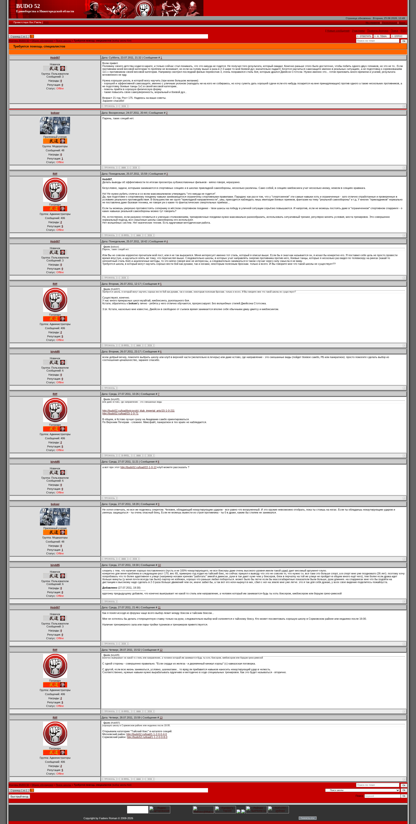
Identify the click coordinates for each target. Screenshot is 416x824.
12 (161, 649)
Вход (402, 22)
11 (159, 607)
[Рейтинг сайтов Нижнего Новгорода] (238, 812)
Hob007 (55, 57)
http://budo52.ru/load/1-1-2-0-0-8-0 (147, 737)
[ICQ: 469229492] (123, 106)
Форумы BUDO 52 (19, 41)
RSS (46, 22)
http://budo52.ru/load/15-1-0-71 (120, 413)
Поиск (394, 30)
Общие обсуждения (42, 41)
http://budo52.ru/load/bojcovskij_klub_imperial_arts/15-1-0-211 (138, 410)
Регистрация (389, 22)
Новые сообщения (338, 30)
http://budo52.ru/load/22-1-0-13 (138, 467)
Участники (358, 30)
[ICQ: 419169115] (135, 167)
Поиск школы (63, 41)
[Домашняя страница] (123, 167)
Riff (55, 173)
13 (161, 717)
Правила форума (377, 30)
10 (159, 565)
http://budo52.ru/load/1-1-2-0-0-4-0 (146, 734)
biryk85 (55, 351)
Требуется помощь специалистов (92, 41)
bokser (55, 112)
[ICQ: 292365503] (149, 235)
